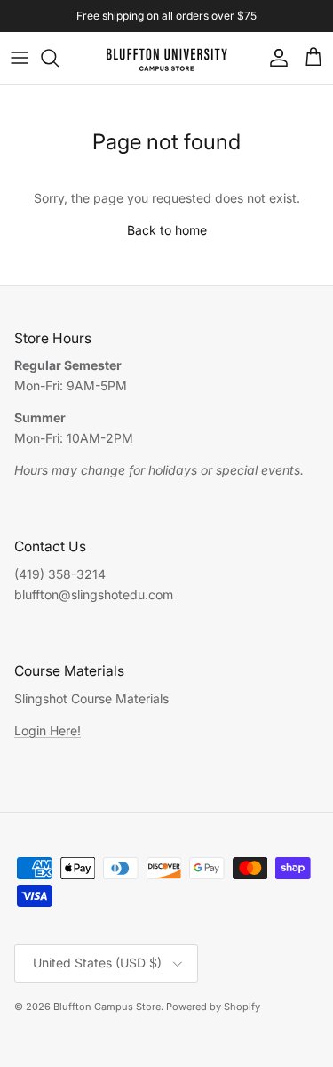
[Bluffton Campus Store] (166, 58)
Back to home (167, 229)
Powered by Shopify (213, 1006)
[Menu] (19, 57)
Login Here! (47, 730)
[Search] (58, 57)
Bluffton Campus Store (107, 1006)
